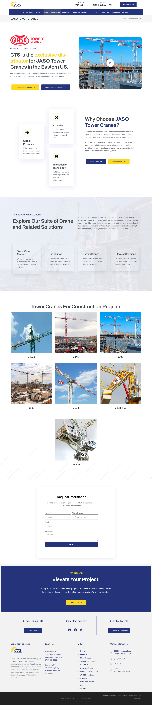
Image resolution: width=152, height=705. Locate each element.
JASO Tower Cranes (24, 670)
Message (48, 531)
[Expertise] (56, 117)
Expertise (58, 125)
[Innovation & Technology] (56, 156)
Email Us (117, 664)
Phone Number (78, 513)
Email (47, 522)
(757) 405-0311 (51, 660)
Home (124, 18)
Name (47, 513)
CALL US (81, 3)
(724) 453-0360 (51, 673)
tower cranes (24, 664)
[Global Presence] (27, 133)
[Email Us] (111, 664)
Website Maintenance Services (114, 696)
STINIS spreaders (26, 667)
